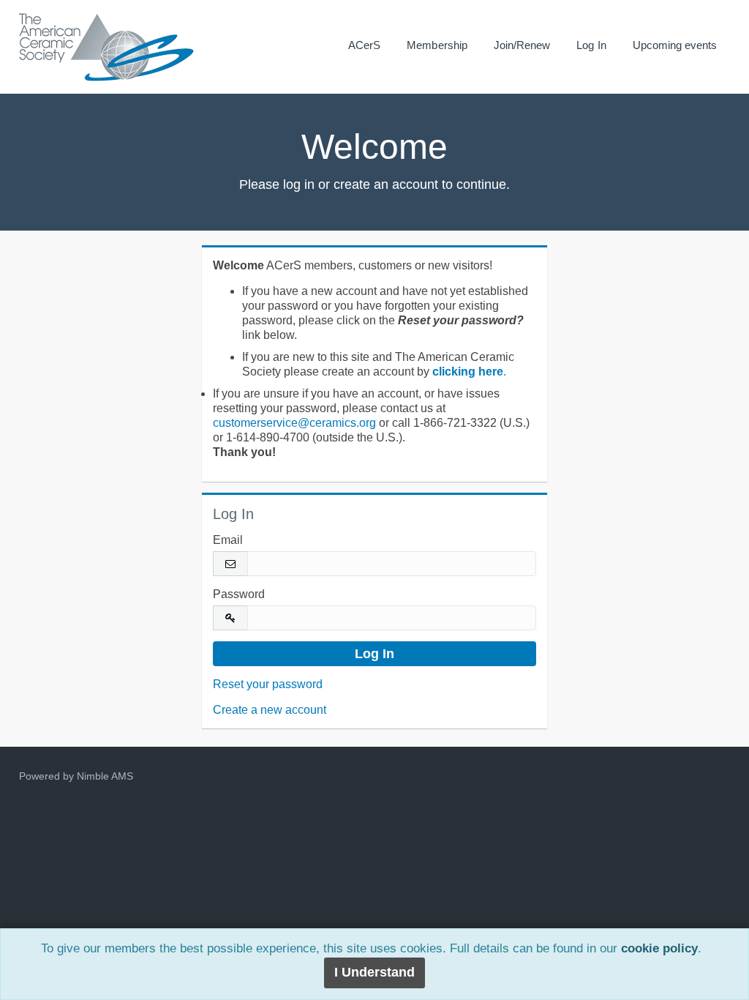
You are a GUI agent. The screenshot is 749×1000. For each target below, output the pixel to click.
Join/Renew (522, 45)
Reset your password (268, 684)
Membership (437, 45)
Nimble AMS (105, 776)
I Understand (374, 972)
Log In (591, 45)
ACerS (364, 45)
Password (239, 594)
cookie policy (659, 948)
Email (228, 540)
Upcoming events (675, 45)
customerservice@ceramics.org (294, 423)
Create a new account (269, 710)
